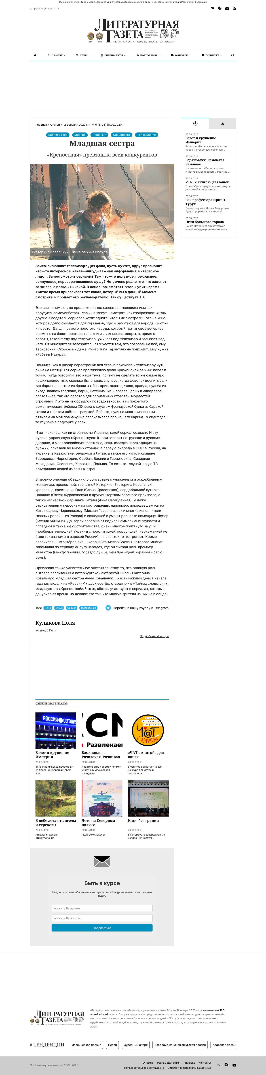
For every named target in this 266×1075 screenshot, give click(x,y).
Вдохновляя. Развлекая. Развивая (205, 162)
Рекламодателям (168, 1062)
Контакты (205, 1062)
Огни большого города (204, 222)
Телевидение (88, 607)
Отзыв (59, 607)
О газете (148, 1062)
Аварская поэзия (208, 1045)
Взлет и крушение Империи (200, 140)
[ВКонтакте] (212, 9)
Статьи (55, 124)
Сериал (71, 607)
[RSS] (234, 9)
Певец (95, 1045)
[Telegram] (220, 9)
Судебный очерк (119, 1045)
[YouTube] (227, 9)
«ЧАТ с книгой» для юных (207, 182)
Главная (41, 124)
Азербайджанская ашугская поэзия (163, 1045)
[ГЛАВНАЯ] (35, 55)
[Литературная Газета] (133, 30)
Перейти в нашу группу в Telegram (141, 608)
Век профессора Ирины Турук (205, 202)
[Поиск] (232, 55)
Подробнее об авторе (154, 636)
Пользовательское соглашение (144, 1067)
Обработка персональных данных (189, 1067)
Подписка (188, 1062)
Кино (48, 607)
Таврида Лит (236, 1045)
